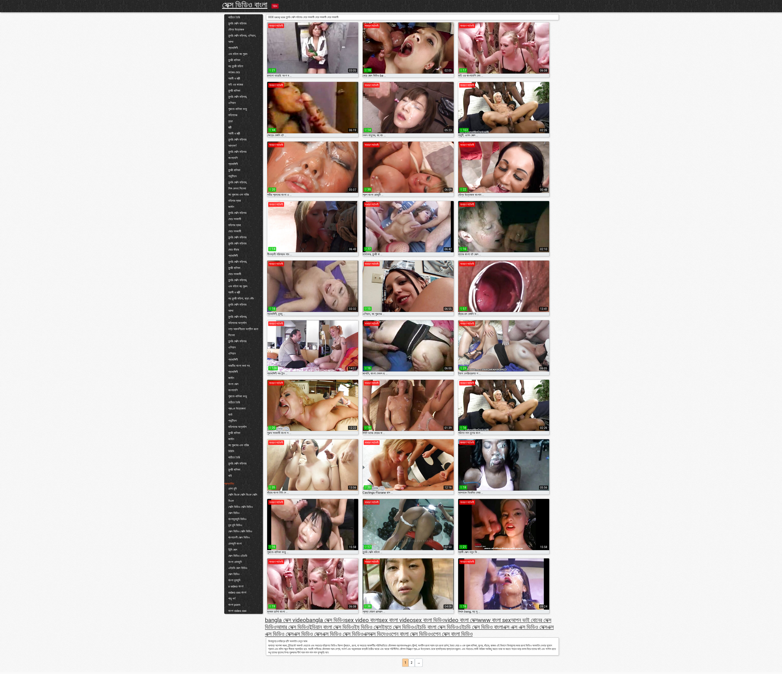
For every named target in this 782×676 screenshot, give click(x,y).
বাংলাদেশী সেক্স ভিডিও (239, 537)
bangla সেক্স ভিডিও (325, 620)
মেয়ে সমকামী (234, 219)
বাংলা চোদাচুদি (235, 562)
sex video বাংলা (362, 620)
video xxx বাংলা (237, 592)
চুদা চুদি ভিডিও (235, 525)
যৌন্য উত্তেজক (236, 29)
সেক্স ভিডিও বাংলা (244, 5)
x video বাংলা (236, 586)
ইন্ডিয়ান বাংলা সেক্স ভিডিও (331, 627)
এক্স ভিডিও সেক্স (307, 634)
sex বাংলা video (396, 620)
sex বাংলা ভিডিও (429, 620)
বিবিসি (231, 451)
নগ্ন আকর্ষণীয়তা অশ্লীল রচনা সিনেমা (243, 332)
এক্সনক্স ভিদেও (375, 634)
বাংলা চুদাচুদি (234, 580)
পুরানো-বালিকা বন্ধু (237, 109)
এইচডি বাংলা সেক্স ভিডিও (436, 627)
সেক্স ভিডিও (233, 513)
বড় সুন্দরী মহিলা (235, 66)
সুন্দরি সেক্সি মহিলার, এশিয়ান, (242, 35)
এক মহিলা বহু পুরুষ (237, 54)
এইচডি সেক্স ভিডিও (237, 568)
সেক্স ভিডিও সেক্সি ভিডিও (240, 531)
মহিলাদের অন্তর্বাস (237, 323)
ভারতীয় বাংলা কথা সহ (239, 366)
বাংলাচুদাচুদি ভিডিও (237, 519)
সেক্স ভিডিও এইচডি (237, 556)
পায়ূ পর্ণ (231, 598)
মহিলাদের (232, 115)
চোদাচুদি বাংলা (235, 543)
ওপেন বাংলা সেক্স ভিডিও (409, 634)
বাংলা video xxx (237, 611)
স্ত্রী (230, 127)
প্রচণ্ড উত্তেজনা (237, 408)
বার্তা (230, 414)
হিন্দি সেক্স (232, 550)
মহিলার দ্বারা (234, 201)
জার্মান (231, 207)
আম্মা (230, 42)
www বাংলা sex (494, 620)
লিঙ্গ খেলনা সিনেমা (237, 188)
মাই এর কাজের (235, 84)
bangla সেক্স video (285, 620)
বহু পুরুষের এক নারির (238, 194)
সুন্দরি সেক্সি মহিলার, (237, 97)
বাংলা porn (234, 605)
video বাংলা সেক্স (461, 620)
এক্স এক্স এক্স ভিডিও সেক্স (525, 627)
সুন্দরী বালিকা (234, 60)
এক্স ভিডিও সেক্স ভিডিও (342, 634)
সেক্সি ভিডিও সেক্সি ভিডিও (240, 507)
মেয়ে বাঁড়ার (233, 249)
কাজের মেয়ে (234, 72)
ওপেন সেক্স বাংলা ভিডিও (452, 634)
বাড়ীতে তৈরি (234, 17)
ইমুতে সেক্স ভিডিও (397, 627)
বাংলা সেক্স (233, 384)
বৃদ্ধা (230, 121)
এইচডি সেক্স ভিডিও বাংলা (480, 627)
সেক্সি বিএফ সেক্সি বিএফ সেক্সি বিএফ (242, 498)
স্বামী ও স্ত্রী (234, 78)
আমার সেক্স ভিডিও (292, 627)
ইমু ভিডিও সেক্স (367, 627)
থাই (230, 476)
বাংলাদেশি (233, 158)
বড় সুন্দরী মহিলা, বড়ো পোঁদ (241, 298)
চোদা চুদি (232, 488)
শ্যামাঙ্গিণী (233, 48)
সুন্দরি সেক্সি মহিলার (237, 23)
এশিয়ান (232, 103)
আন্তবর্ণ (232, 146)
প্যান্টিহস (232, 176)
